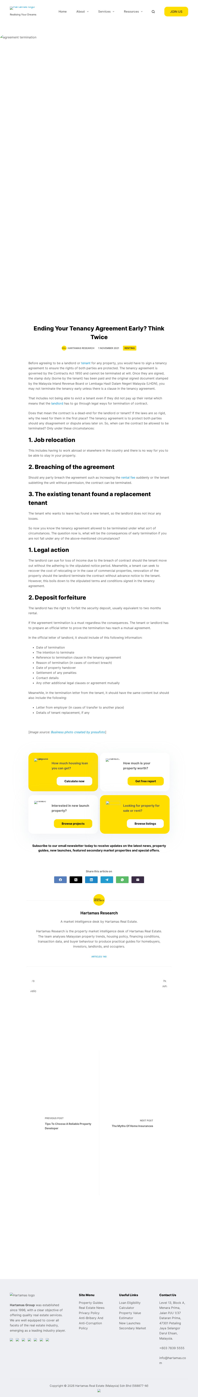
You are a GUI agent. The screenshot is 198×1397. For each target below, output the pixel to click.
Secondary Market (132, 1328)
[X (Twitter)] (76, 879)
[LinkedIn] (91, 879)
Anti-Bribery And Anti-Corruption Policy (91, 1323)
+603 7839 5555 (171, 1348)
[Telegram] (107, 879)
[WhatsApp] (122, 879)
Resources (131, 11)
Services (104, 11)
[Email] (137, 879)
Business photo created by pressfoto (78, 732)
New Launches (129, 1323)
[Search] (153, 11)
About (80, 11)
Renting (130, 348)
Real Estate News (91, 1308)
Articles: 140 (99, 956)
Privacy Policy (89, 1313)
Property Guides (91, 1303)
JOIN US (176, 12)
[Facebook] (60, 879)
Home (63, 11)
